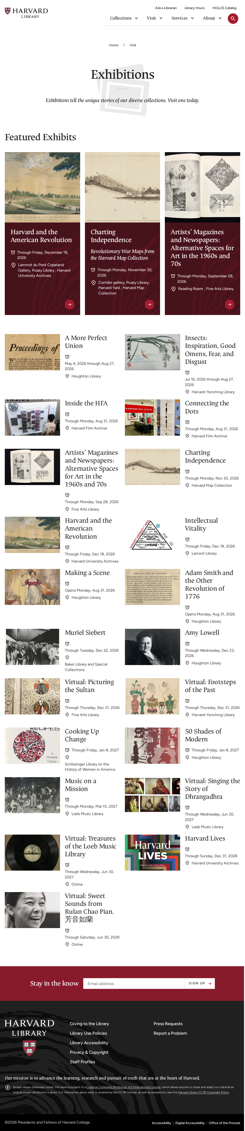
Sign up (197, 983)
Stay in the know (54, 983)
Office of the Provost (224, 1123)
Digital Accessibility (190, 1123)
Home (113, 45)
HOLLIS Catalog (224, 8)
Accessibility (161, 1123)
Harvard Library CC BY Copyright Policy (203, 1092)
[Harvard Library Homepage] (26, 13)
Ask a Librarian (166, 8)
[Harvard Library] (29, 1038)
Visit (132, 45)
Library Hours (194, 8)
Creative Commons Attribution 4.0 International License (124, 1087)
